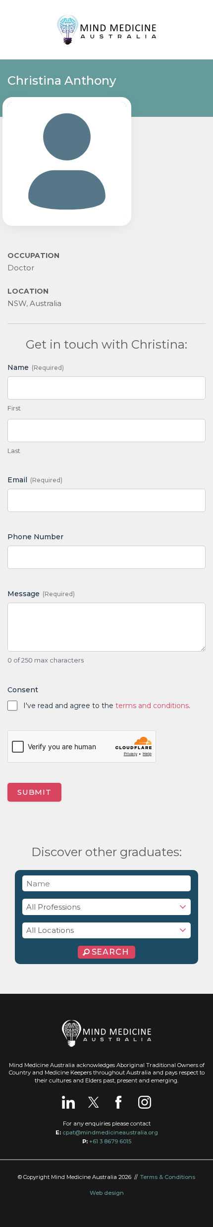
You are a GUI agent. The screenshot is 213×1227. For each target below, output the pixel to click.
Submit (34, 792)
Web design (107, 1192)
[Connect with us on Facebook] (118, 1102)
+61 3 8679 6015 (110, 1141)
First (14, 408)
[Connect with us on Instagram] (144, 1102)
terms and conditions (152, 705)
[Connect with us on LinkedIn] (68, 1102)
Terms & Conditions (167, 1177)
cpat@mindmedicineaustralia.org (110, 1132)
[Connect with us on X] (93, 1102)
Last (13, 451)
